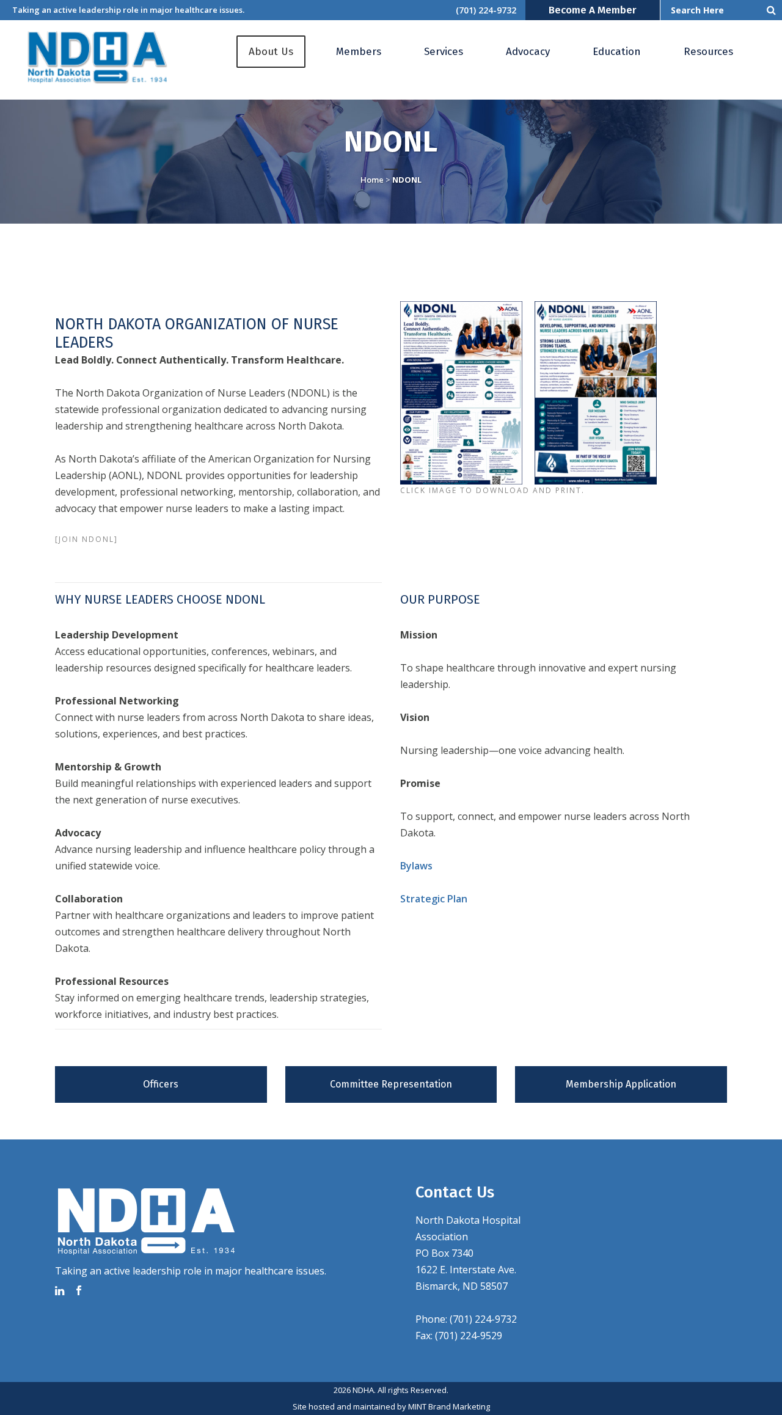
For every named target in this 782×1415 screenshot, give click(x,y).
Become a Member (593, 10)
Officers (160, 1084)
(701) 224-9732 (486, 10)
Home (372, 179)
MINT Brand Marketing (449, 1406)
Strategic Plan (433, 898)
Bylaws (416, 865)
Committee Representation (391, 1084)
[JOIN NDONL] (86, 539)
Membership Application (621, 1084)
